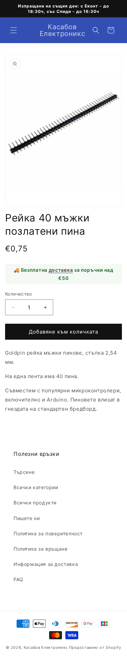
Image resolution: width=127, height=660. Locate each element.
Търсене (24, 472)
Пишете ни (27, 518)
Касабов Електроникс (46, 647)
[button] (13, 30)
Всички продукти (35, 502)
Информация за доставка (46, 564)
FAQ (18, 579)
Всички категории (36, 487)
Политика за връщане (40, 549)
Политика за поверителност (48, 533)
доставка (61, 270)
